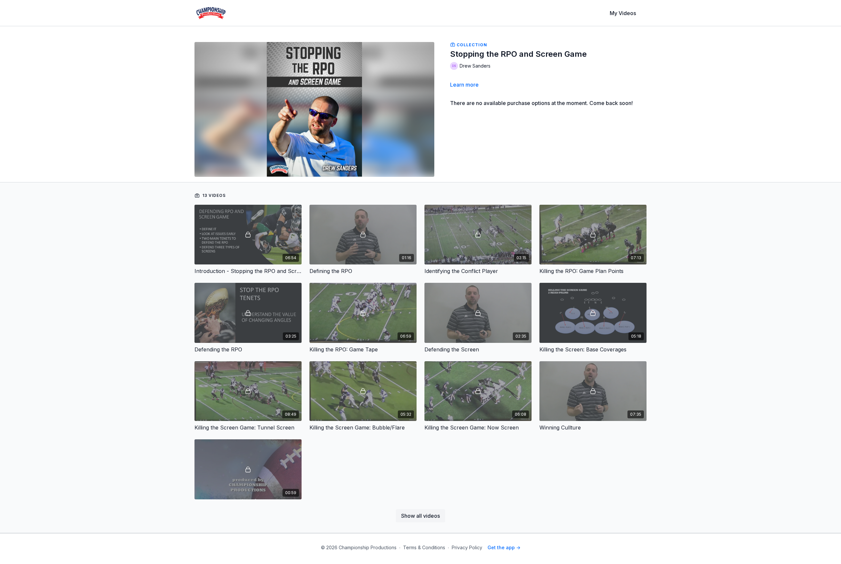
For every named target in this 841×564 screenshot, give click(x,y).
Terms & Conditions (424, 547)
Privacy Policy (467, 547)
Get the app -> (504, 547)
